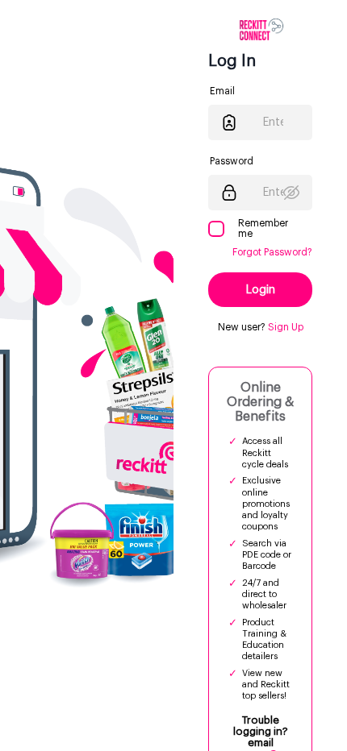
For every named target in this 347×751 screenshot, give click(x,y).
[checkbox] (216, 229)
